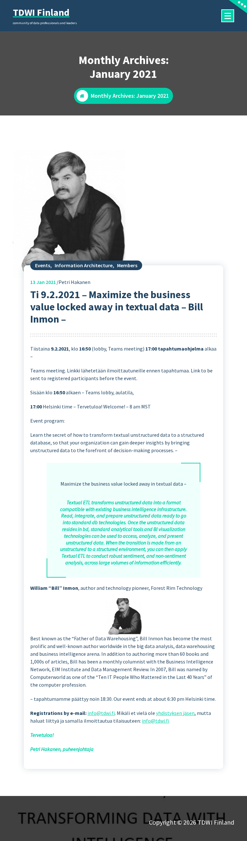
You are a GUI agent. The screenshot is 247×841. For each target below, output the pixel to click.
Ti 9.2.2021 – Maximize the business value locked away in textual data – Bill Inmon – (116, 307)
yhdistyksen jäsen (175, 713)
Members (127, 265)
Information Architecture (84, 265)
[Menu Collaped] (227, 15)
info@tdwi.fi (101, 713)
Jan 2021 (43, 282)
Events (42, 265)
